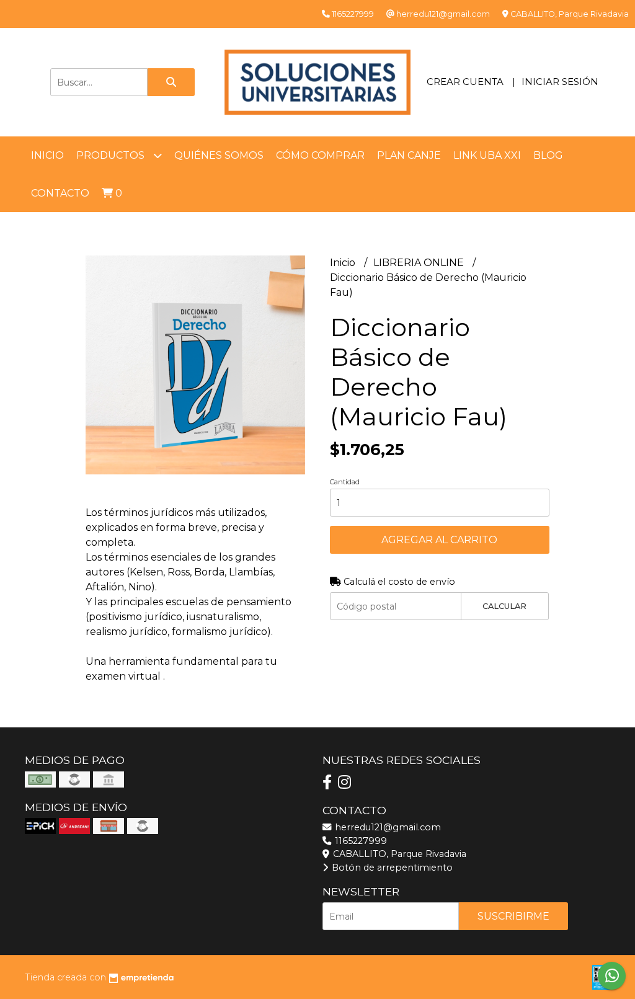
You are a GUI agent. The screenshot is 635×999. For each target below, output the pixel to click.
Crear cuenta (465, 81)
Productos (111, 155)
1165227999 (359, 840)
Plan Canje (409, 155)
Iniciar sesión (560, 81)
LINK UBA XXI (487, 155)
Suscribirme (513, 916)
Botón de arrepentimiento (391, 867)
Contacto (60, 193)
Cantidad (345, 481)
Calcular (504, 606)
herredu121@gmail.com (386, 827)
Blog (548, 155)
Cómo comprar (320, 155)
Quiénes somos (219, 155)
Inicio (47, 155)
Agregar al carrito (439, 540)
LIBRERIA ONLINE (419, 263)
